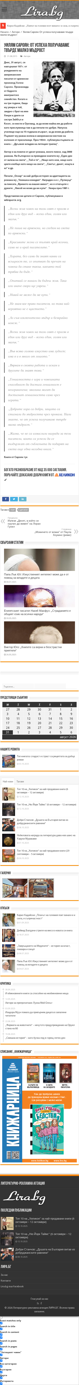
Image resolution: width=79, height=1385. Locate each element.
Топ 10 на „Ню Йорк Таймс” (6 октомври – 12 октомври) (46, 804)
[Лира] (42, 9)
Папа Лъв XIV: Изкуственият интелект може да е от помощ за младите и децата (36, 576)
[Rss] (38, 1303)
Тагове (20, 781)
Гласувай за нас (39, 1298)
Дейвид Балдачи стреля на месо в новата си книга (44, 930)
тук (25, 457)
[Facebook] (41, 1303)
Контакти (6, 1280)
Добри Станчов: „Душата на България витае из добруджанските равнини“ (45, 1251)
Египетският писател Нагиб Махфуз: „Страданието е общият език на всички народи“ (37, 612)
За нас (4, 1275)
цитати (23, 510)
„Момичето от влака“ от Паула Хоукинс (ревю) (53, 532)
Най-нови (8, 781)
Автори (16, 32)
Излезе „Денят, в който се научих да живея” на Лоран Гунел (24, 522)
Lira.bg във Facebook (12, 1286)
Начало (4, 32)
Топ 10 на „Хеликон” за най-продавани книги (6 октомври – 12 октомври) (44, 1220)
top (13, 510)
